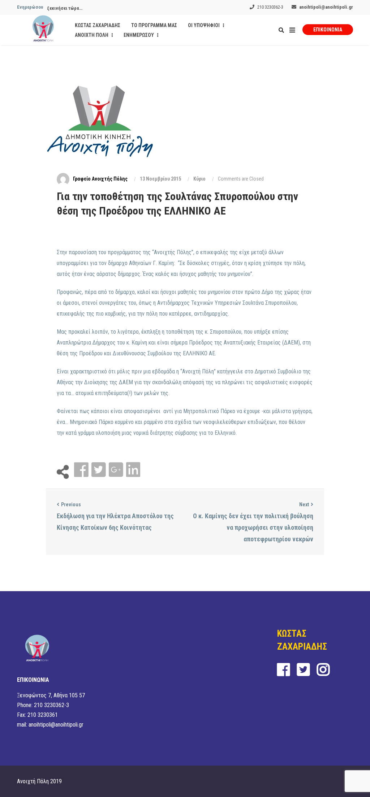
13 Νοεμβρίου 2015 (160, 179)
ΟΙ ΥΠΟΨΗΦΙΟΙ (204, 25)
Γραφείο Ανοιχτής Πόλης (100, 179)
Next (304, 504)
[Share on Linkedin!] (133, 470)
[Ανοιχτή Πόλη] (43, 30)
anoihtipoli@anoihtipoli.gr (326, 7)
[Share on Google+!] (117, 470)
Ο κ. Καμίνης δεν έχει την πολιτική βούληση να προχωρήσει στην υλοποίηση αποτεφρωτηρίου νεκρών (253, 527)
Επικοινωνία (327, 30)
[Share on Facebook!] (82, 470)
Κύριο (199, 179)
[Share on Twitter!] (99, 470)
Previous (71, 504)
